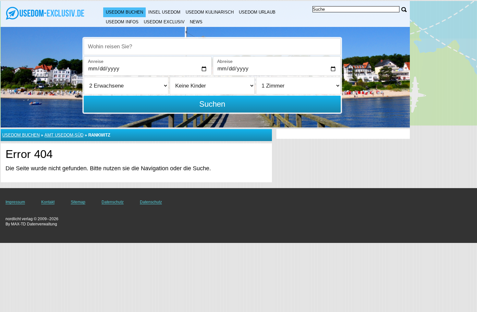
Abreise (225, 61)
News (196, 21)
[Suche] (404, 9)
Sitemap (78, 202)
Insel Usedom (164, 12)
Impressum (15, 202)
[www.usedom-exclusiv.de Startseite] (45, 13)
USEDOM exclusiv (164, 21)
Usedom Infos (122, 21)
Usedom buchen (124, 12)
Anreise (96, 61)
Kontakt (48, 202)
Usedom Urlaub (257, 12)
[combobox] (212, 47)
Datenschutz (113, 202)
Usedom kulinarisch (210, 12)
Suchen (212, 104)
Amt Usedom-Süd (63, 135)
